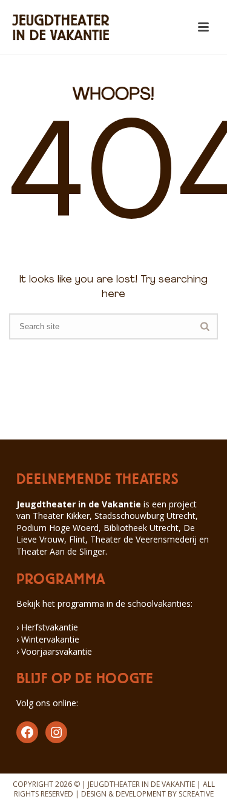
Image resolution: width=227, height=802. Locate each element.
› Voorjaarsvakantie (54, 651)
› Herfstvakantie (47, 627)
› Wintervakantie (47, 639)
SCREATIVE (196, 794)
